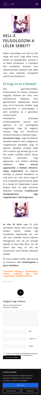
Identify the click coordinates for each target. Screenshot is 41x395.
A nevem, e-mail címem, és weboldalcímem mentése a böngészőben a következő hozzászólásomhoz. (22, 354)
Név (30, 331)
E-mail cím (32, 339)
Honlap (31, 346)
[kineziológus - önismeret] (20, 23)
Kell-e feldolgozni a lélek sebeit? (18, 40)
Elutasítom (30, 391)
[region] (20, 382)
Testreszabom (11, 391)
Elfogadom (20, 385)
